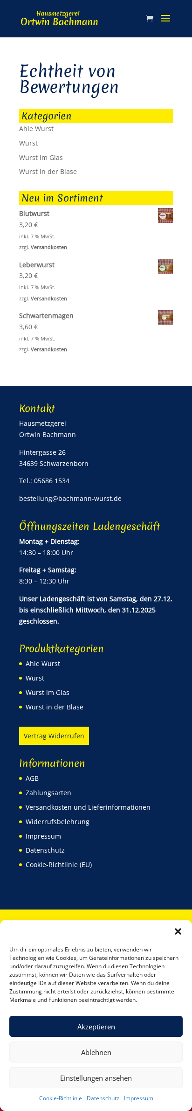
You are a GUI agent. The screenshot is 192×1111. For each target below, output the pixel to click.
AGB (32, 778)
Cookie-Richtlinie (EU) (59, 864)
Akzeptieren (96, 1026)
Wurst (28, 143)
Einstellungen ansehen (96, 1078)
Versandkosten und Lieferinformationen (88, 807)
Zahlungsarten (48, 792)
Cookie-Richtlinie (60, 1098)
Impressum (138, 1098)
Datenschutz (103, 1098)
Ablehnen (96, 1052)
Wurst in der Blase (48, 171)
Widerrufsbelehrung (57, 821)
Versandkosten (49, 246)
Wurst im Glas (41, 157)
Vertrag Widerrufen (54, 735)
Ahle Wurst (36, 128)
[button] (178, 931)
